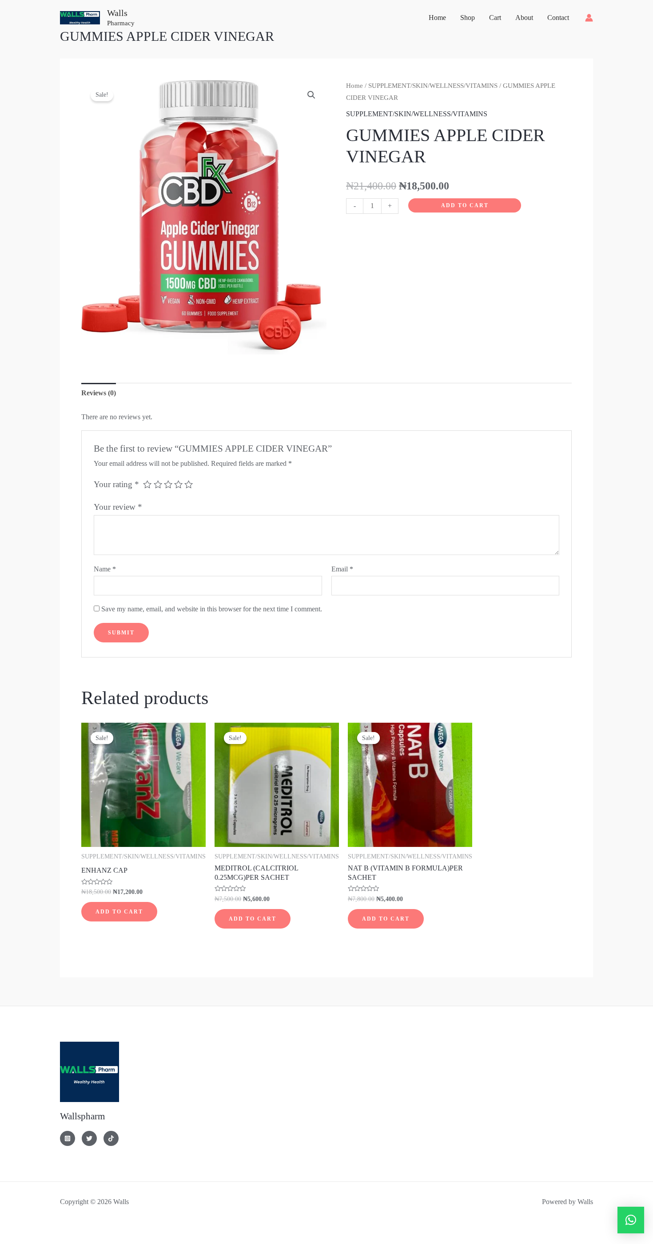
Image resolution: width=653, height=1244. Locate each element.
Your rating (116, 484)
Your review (118, 507)
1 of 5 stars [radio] (147, 484)
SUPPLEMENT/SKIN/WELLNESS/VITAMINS (433, 85)
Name (105, 569)
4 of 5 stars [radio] (178, 484)
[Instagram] (67, 1138)
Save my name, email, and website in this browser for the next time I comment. (211, 609)
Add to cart (465, 205)
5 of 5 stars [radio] (188, 484)
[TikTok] (111, 1138)
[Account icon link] (589, 18)
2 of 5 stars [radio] (158, 484)
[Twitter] (89, 1138)
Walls (117, 13)
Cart (495, 17)
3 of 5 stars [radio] (168, 484)
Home (437, 17)
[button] (311, 95)
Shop (467, 17)
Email (342, 569)
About (524, 17)
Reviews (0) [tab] (98, 393)
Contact (558, 17)
